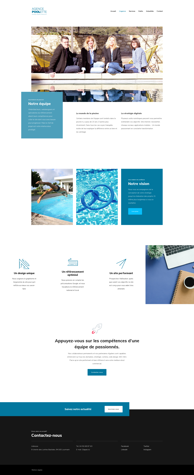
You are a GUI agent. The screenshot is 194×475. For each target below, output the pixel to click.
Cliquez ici (86, 449)
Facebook (125, 446)
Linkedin (124, 449)
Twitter (146, 446)
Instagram (147, 449)
